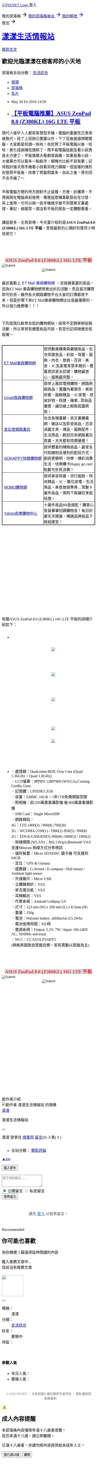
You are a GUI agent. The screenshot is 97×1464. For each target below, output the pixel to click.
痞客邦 (28, 1137)
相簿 (15, 82)
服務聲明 (50, 1398)
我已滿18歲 (11, 1454)
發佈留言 (10, 1196)
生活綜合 (40, 73)
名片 (15, 94)
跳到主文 (9, 50)
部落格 (17, 88)
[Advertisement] (48, 570)
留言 (38, 1137)
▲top (6, 1159)
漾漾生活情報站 (28, 36)
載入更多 (10, 1168)
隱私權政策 (83, 1394)
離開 (27, 1454)
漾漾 (5, 1111)
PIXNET (21, 1394)
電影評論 (38, 1151)
